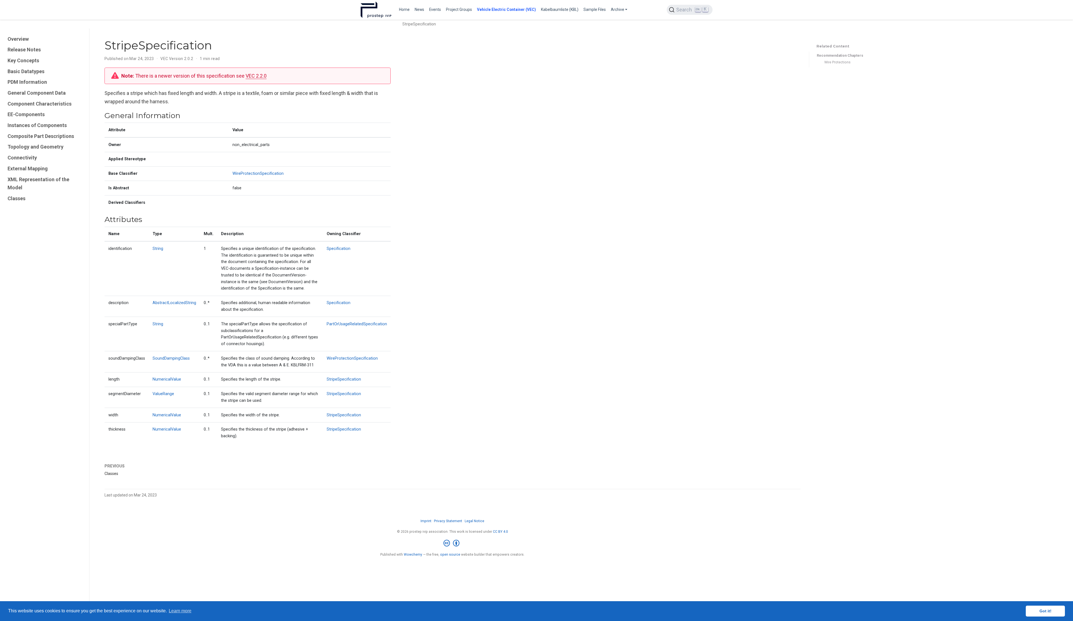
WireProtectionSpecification (258, 173)
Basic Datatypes (26, 71)
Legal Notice (474, 521)
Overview (18, 39)
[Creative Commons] (452, 543)
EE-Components (26, 114)
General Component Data (37, 93)
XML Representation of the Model (38, 183)
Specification (338, 248)
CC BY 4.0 (500, 532)
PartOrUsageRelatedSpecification (357, 324)
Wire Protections (837, 62)
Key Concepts (23, 60)
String (158, 248)
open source (450, 554)
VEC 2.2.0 (256, 76)
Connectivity (22, 158)
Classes (16, 198)
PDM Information (27, 82)
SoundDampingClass (171, 358)
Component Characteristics (40, 104)
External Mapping (28, 168)
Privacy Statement (448, 521)
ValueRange (163, 393)
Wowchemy (413, 554)
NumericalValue (167, 379)
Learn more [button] (180, 610)
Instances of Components (37, 125)
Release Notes (24, 49)
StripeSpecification (344, 379)
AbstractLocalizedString (174, 302)
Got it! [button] (1045, 611)
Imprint (426, 521)
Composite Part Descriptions (41, 136)
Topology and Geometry (35, 147)
